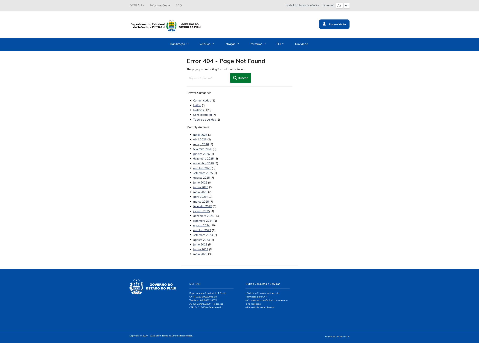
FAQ (179, 5)
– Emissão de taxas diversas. (260, 307)
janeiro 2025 (201, 211)
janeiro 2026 (201, 154)
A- (346, 5)
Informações (158, 5)
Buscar (242, 78)
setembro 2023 (203, 235)
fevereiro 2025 (202, 206)
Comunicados (202, 100)
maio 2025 (200, 192)
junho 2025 (200, 187)
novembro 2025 (203, 163)
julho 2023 (200, 244)
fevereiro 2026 (202, 149)
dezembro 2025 (203, 158)
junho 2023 (200, 249)
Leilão (197, 105)
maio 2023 (200, 254)
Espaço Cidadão (337, 24)
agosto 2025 (201, 177)
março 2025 (201, 201)
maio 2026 (200, 134)
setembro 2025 (203, 173)
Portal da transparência (302, 5)
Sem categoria (202, 114)
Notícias (198, 110)
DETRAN (135, 5)
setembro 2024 (203, 220)
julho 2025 (200, 182)
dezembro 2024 (203, 216)
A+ (339, 5)
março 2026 (201, 144)
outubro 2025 (202, 168)
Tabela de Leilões (204, 119)
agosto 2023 (201, 240)
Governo (328, 5)
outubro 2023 (202, 230)
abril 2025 (200, 196)
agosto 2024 (201, 225)
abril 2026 (200, 139)
